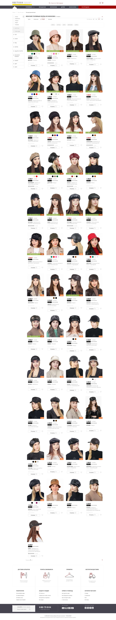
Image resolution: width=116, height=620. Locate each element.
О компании (87, 595)
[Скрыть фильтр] (23, 16)
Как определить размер (67, 595)
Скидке (43, 19)
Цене (29, 19)
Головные (30, 7)
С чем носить (65, 599)
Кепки (64, 24)
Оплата (17, 593)
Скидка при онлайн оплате (45, 595)
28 (93, 19)
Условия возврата (20, 595)
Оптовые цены (19, 597)
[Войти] (100, 3)
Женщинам (42, 7)
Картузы (58, 24)
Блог (86, 597)
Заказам (50, 19)
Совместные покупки (20, 599)
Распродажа (85, 7)
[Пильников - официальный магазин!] (15, 7)
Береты (53, 24)
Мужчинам (53, 7)
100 (102, 19)
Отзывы (86, 593)
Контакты (87, 599)
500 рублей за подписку (44, 597)
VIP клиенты (41, 593)
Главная (13, 12)
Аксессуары (72, 7)
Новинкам (36, 19)
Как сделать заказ (65, 593)
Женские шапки (21, 12)
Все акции (41, 599)
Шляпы (76, 24)
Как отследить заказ (66, 597)
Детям (63, 7)
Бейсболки (70, 24)
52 (96, 19)
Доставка (23, 593)
